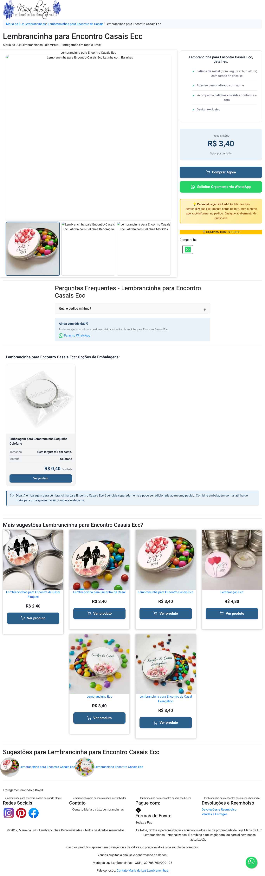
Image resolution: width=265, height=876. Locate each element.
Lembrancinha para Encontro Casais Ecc (165, 592)
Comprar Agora (224, 172)
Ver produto (40, 478)
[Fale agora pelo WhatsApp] (251, 862)
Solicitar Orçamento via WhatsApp (224, 187)
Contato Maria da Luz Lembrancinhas (98, 809)
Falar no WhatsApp (76, 335)
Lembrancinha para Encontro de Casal (99, 592)
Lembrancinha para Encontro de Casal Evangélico (165, 699)
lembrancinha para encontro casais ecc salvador (99, 798)
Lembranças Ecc (231, 592)
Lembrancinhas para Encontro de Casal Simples (33, 594)
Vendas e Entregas (214, 814)
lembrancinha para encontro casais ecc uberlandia (232, 798)
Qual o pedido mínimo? (75, 308)
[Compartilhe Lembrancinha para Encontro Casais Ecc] (187, 249)
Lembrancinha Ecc (99, 696)
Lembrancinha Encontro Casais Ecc (118, 767)
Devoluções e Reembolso (219, 809)
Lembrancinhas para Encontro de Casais (76, 24)
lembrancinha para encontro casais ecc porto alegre (33, 798)
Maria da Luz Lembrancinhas (26, 24)
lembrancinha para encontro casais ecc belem (165, 798)
